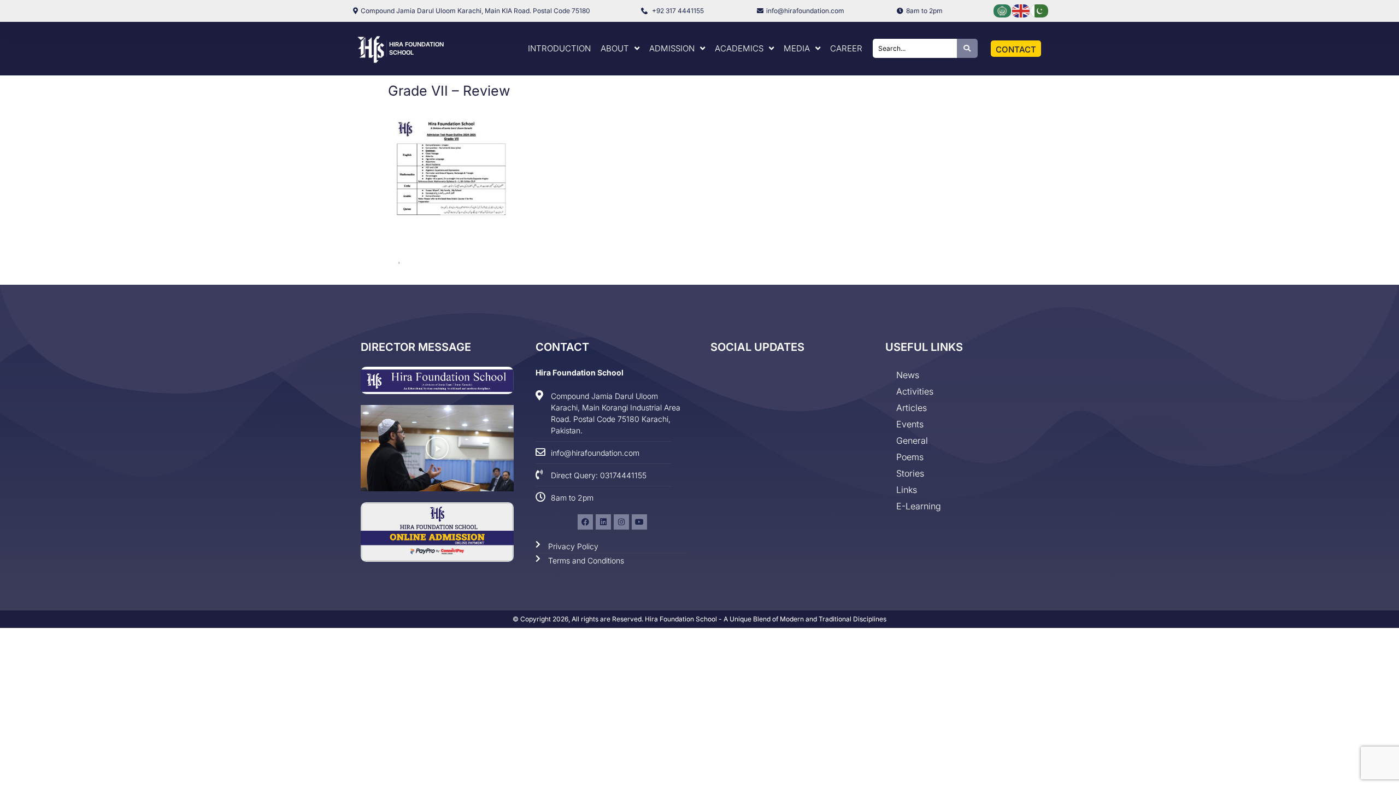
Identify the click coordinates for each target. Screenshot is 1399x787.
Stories (910, 473)
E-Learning (918, 506)
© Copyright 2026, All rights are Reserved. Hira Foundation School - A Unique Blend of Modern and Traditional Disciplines (699, 619)
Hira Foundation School (580, 372)
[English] (1021, 10)
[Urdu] (1040, 10)
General (912, 440)
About (615, 48)
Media (797, 48)
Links (906, 489)
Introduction (559, 48)
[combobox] (915, 48)
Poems (910, 456)
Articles (911, 407)
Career (846, 48)
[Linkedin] (603, 522)
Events (910, 424)
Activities (914, 391)
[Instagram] (621, 522)
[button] (437, 448)
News (907, 374)
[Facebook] (585, 522)
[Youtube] (639, 522)
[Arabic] (1003, 10)
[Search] (967, 48)
